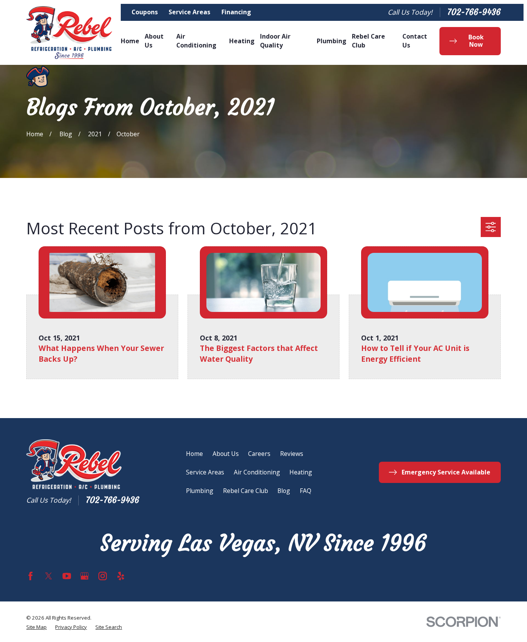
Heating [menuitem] (242, 41)
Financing (236, 12)
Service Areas (189, 12)
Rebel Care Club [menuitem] (368, 41)
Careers (259, 453)
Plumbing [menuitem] (331, 41)
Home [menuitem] (130, 41)
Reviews (291, 453)
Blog (283, 490)
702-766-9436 (474, 12)
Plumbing (199, 490)
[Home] (69, 32)
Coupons (145, 12)
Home (194, 453)
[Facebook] (30, 576)
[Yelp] (121, 576)
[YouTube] (66, 576)
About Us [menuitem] (154, 41)
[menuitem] (36, 627)
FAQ (305, 490)
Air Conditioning (257, 472)
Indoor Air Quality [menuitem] (275, 41)
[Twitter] (48, 576)
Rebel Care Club (245, 490)
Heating (300, 472)
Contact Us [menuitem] (414, 41)
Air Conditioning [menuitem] (196, 41)
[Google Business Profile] (84, 576)
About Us (226, 453)
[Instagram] (102, 576)
